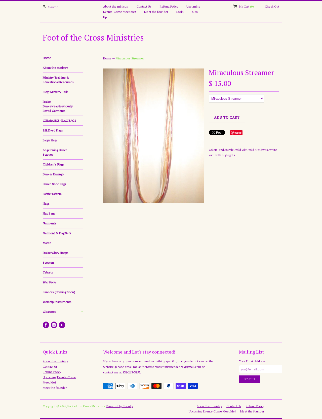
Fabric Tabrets (52, 194)
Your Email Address (252, 361)
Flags (46, 203)
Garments (49, 223)
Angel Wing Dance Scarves (55, 152)
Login (180, 12)
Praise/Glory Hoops (55, 253)
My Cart (246, 6)
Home (47, 58)
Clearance (63, 311)
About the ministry (115, 6)
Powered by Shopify (119, 406)
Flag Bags (49, 213)
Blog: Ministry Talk (55, 92)
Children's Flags (53, 164)
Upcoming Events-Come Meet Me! (212, 411)
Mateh (47, 243)
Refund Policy (169, 6)
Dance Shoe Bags (54, 184)
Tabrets (48, 272)
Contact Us (144, 6)
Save (238, 132)
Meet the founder (156, 12)
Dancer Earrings (53, 174)
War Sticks (50, 282)
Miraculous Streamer (130, 58)
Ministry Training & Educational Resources (58, 80)
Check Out (272, 6)
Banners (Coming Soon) (59, 292)
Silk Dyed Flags (53, 130)
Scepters (49, 262)
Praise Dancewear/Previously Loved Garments (58, 106)
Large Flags (50, 140)
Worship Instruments (57, 302)
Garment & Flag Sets (57, 233)
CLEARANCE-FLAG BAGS (59, 120)
